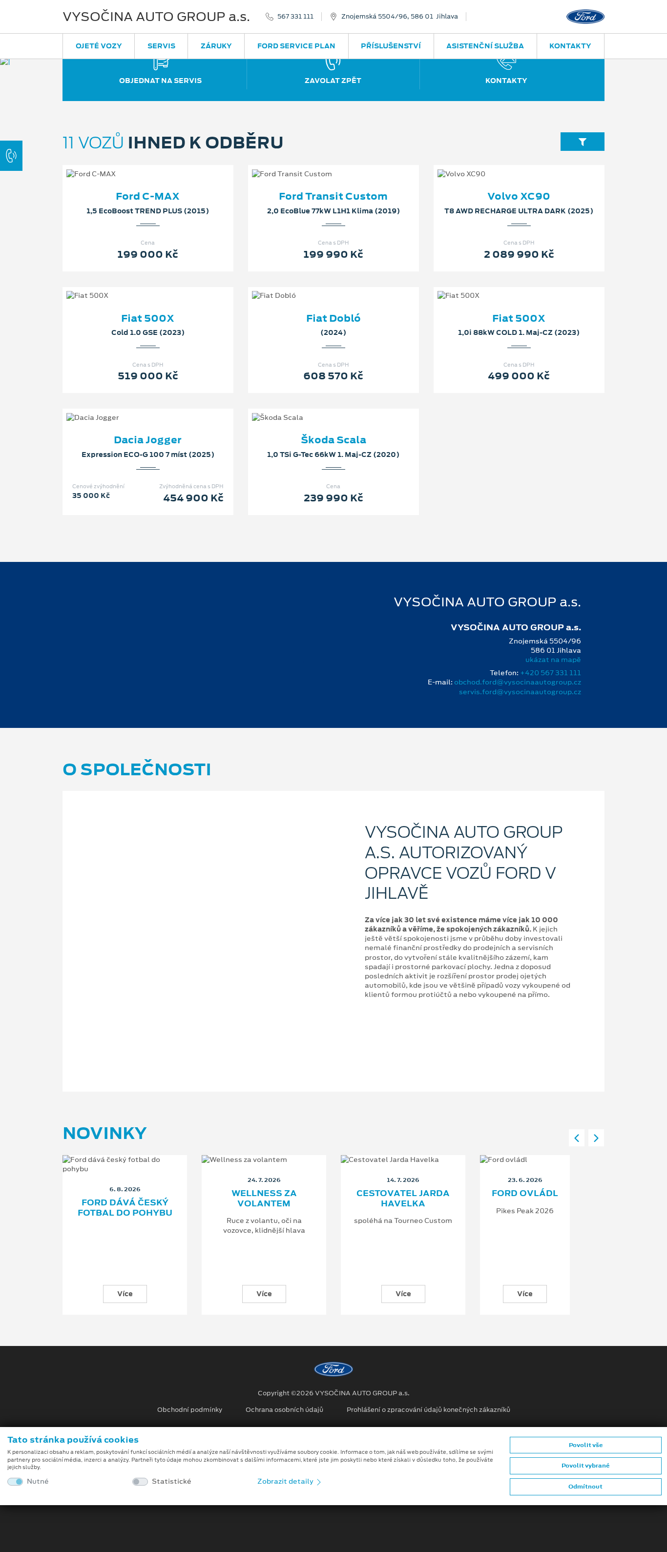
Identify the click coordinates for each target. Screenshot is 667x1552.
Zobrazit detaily (286, 1481)
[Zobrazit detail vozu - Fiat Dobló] (318, 285)
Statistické (171, 1481)
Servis (161, 46)
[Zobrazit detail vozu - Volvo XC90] (503, 164)
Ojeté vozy (99, 46)
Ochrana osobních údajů (284, 1410)
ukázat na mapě (553, 659)
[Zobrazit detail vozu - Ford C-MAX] (132, 164)
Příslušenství (391, 46)
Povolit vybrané (585, 1465)
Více (125, 1294)
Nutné (38, 1481)
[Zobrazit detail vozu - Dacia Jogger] (132, 407)
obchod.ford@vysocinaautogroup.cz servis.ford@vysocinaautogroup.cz (517, 686)
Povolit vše (586, 1445)
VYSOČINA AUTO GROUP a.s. (156, 16)
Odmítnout (585, 1486)
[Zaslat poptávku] (163, 164)
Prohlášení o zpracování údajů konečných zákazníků (428, 1410)
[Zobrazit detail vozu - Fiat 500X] (132, 285)
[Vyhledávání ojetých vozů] (582, 141)
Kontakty (570, 46)
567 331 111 (295, 16)
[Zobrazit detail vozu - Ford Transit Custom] (318, 164)
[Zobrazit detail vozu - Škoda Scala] (318, 407)
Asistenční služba (485, 46)
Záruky (216, 46)
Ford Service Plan (296, 46)
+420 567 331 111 (550, 673)
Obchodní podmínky (189, 1410)
